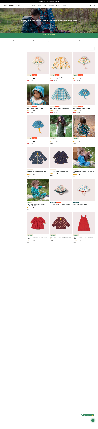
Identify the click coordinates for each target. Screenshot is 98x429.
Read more (49, 43)
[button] (93, 5)
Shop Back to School (49, 36)
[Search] (87, 5)
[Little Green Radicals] (12, 5)
